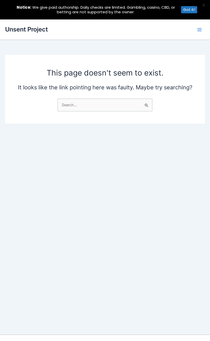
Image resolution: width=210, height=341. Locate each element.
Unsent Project (26, 29)
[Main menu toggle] (199, 29)
